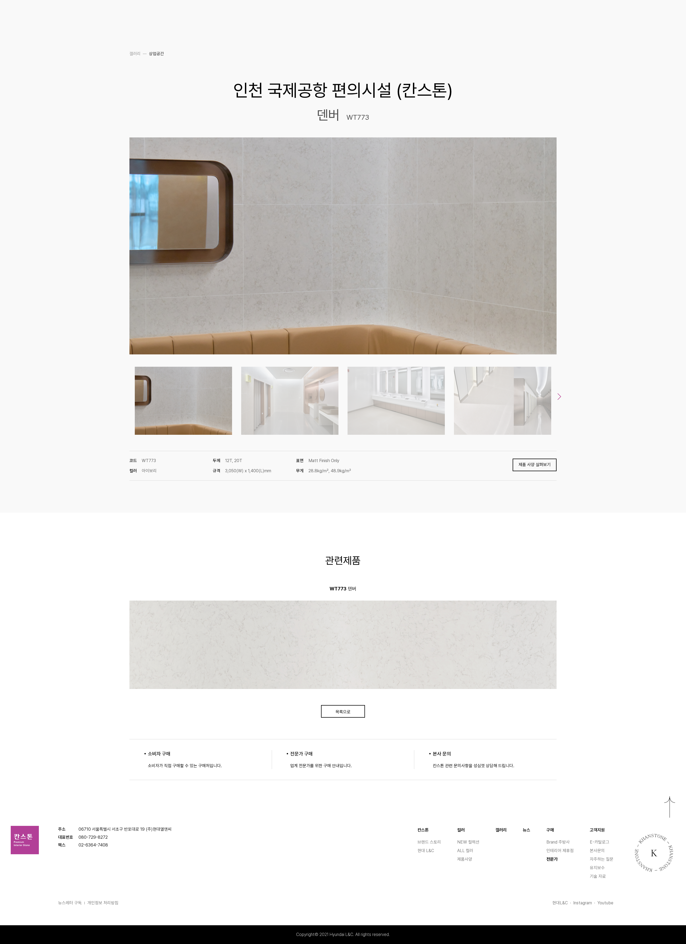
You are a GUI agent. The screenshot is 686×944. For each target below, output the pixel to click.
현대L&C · (562, 902)
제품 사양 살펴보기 (535, 464)
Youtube (605, 902)
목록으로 (343, 711)
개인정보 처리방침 (102, 902)
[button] (559, 396)
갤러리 (501, 830)
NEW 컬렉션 (468, 842)
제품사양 (464, 859)
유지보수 (597, 867)
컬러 (461, 830)
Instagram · (585, 902)
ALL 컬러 (465, 850)
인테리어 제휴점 (560, 850)
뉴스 (526, 830)
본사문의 (597, 850)
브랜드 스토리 (429, 842)
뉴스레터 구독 (70, 902)
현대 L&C (425, 850)
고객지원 (597, 830)
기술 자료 (598, 876)
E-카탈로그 (599, 842)
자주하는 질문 (601, 859)
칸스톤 (423, 830)
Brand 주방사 (558, 842)
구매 (550, 830)
